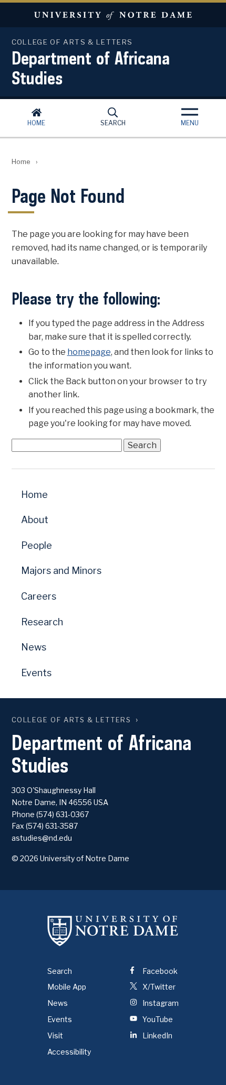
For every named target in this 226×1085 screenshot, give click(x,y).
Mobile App (66, 986)
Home (36, 123)
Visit (55, 1035)
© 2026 (25, 858)
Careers (38, 596)
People (36, 545)
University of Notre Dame (113, 15)
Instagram (160, 1003)
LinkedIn (156, 1035)
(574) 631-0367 (62, 814)
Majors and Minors (61, 570)
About (34, 519)
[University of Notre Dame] (113, 931)
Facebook (159, 971)
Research (42, 621)
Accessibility (69, 1051)
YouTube (157, 1019)
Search (113, 123)
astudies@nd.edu (42, 837)
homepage (89, 352)
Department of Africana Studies (91, 68)
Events (36, 672)
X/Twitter (158, 986)
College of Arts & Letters (71, 720)
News (33, 647)
